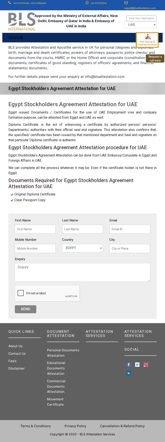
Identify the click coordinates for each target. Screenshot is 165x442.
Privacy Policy (75, 426)
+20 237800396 (38, 3)
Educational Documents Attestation (56, 368)
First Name (23, 220)
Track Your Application (141, 18)
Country (67, 240)
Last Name (70, 220)
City (112, 240)
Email (113, 220)
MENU (14, 37)
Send (25, 309)
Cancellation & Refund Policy (122, 426)
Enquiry (20, 259)
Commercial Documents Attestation (56, 386)
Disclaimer (16, 368)
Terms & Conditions (35, 426)
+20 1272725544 (21, 3)
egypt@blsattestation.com (140, 8)
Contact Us (17, 353)
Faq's (12, 361)
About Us (15, 346)
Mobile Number (26, 240)
